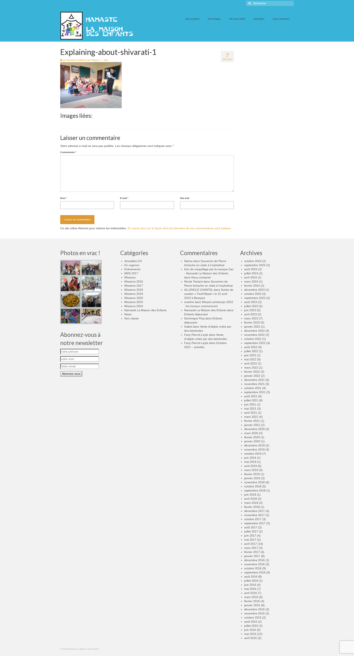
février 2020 (252, 437)
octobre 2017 (252, 519)
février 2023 (252, 322)
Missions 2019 (133, 293)
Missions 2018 (133, 289)
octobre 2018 (252, 486)
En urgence (131, 265)
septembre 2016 (255, 572)
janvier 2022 (252, 375)
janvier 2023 (252, 326)
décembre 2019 (254, 445)
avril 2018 (250, 498)
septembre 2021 (255, 392)
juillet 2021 (251, 400)
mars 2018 (251, 502)
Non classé (131, 318)
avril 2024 (250, 277)
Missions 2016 (133, 281)
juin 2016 (250, 584)
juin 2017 (250, 535)
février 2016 (252, 601)
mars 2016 (251, 597)
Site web (184, 198)
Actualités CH (133, 261)
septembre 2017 (255, 523)
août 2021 (250, 396)
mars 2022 (251, 367)
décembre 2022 (254, 330)
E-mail (124, 198)
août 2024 (250, 269)
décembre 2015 (254, 609)
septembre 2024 (255, 265)
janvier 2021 (252, 425)
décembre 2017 (254, 511)
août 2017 (250, 527)
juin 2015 (250, 629)
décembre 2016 (254, 560)
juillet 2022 (251, 351)
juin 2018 (250, 494)
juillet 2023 (251, 306)
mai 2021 (250, 408)
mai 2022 (250, 359)
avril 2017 (250, 543)
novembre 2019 (254, 449)
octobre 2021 (252, 388)
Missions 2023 (133, 302)
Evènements (132, 269)
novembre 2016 (254, 564)
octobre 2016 (252, 568)
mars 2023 (251, 318)
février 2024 (252, 285)
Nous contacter (201, 277)
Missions (130, 277)
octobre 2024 (252, 261)
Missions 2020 (133, 298)
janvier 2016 (252, 605)
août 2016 (250, 576)
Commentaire (68, 152)
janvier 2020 (252, 441)
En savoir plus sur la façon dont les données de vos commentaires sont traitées (179, 228)
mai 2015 (250, 634)
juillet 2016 (251, 580)
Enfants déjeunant (196, 314)
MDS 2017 (131, 273)
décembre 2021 (254, 379)
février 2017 (252, 552)
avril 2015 (250, 638)
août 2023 (250, 302)
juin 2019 (250, 457)
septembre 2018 (255, 490)
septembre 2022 (255, 343)
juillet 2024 (251, 273)
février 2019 (252, 474)
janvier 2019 (252, 478)
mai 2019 (250, 461)
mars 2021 (251, 416)
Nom (63, 198)
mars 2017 (251, 547)
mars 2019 (251, 470)
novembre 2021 (254, 384)
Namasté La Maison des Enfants (82, 60)
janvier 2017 (252, 556)
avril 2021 (250, 412)
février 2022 (252, 371)
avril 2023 (250, 314)
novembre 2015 (254, 613)
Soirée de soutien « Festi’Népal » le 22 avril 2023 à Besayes (208, 294)
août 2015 (250, 621)
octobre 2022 (252, 338)
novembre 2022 (254, 334)
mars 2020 (251, 433)
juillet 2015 (251, 625)
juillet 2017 (251, 531)
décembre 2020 (254, 429)
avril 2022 (250, 363)
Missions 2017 (133, 285)
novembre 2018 (254, 482)
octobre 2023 (252, 293)
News (128, 314)
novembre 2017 (254, 515)
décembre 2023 (254, 289)
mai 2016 (250, 588)
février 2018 (252, 506)
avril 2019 (250, 466)
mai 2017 (250, 539)
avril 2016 (250, 593)
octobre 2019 (252, 453)
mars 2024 (251, 281)
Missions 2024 (133, 306)
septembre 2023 (255, 298)
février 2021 (252, 420)
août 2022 (250, 347)
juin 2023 (250, 310)
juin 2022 (250, 355)
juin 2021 (250, 404)
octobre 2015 (252, 617)
